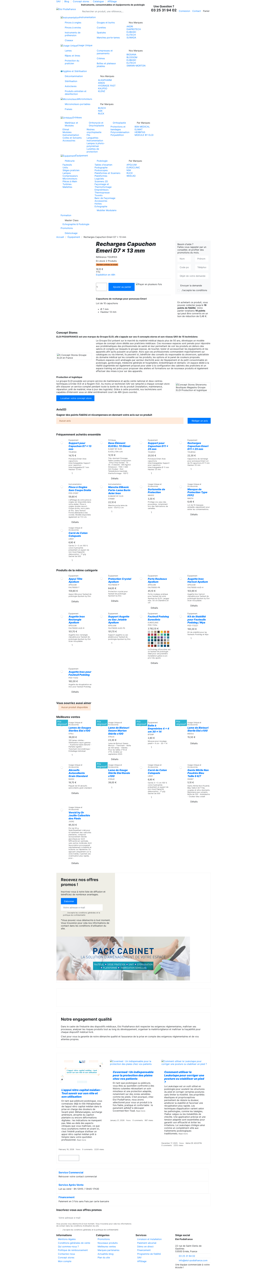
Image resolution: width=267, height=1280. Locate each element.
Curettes (101, 27)
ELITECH (131, 34)
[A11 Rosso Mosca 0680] (149, 635)
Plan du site (104, 1257)
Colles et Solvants (72, 137)
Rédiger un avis (200, 420)
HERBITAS (140, 132)
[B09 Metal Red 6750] (152, 646)
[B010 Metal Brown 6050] (155, 646)
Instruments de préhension (72, 34)
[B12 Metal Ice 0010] (155, 643)
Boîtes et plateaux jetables (106, 65)
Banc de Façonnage (105, 198)
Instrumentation (71, 135)
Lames (68, 50)
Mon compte (64, 1261)
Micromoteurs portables (77, 104)
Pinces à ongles (73, 22)
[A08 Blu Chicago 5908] (152, 640)
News (78, 1149)
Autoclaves (70, 86)
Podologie (102, 160)
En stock (100, 261)
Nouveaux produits (108, 1242)
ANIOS (101, 82)
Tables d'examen (103, 164)
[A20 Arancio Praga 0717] (168, 632)
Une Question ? (164, 8)
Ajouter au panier (122, 286)
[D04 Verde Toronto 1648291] (168, 635)
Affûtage (112, 1)
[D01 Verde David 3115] (162, 635)
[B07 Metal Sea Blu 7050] (162, 646)
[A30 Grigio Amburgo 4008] (168, 640)
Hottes (98, 203)
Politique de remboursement (73, 1250)
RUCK (101, 113)
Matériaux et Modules (71, 124)
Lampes (67, 173)
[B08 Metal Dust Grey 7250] (168, 646)
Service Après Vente (71, 1184)
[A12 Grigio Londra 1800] (149, 643)
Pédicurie (70, 160)
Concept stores (81, 1)
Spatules (101, 32)
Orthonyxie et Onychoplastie (96, 124)
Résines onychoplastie (94, 131)
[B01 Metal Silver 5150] (158, 643)
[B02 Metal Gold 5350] (165, 643)
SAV (58, 1)
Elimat (66, 129)
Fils (88, 135)
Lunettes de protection (93, 150)
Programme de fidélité (149, 1253)
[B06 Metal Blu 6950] (165, 646)
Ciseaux (69, 40)
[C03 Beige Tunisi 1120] (155, 632)
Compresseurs (70, 175)
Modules (67, 132)
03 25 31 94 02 (187, 1256)
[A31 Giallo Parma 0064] (162, 632)
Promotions (104, 1239)
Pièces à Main (70, 181)
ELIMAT (139, 129)
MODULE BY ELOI (144, 135)
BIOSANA (131, 54)
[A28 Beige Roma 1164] (152, 632)
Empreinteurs (101, 189)
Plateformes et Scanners (107, 173)
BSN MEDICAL (142, 126)
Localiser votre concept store (76, 398)
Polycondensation (120, 132)
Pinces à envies (73, 27)
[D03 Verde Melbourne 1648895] (165, 635)
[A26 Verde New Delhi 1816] (158, 635)
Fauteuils (67, 164)
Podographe (101, 167)
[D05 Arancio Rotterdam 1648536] (165, 632)
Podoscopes (101, 170)
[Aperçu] (62, 447)
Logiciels (99, 178)
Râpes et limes (72, 55)
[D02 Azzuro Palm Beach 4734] (168, 637)
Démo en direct (145, 1246)
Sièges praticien (71, 170)
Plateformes (101, 175)
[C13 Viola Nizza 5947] (158, 637)
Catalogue (98, 1)
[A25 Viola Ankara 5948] (162, 637)
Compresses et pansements (105, 52)
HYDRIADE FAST (107, 85)
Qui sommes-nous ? (68, 1246)
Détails (114, 478)
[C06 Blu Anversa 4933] (158, 640)
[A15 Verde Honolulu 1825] (152, 637)
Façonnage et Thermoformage (103, 185)
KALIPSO (102, 88)
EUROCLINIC (133, 167)
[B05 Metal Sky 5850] (158, 646)
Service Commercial (71, 1172)
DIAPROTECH (134, 29)
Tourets (98, 195)
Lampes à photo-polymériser (96, 144)
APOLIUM (132, 164)
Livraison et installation (149, 1239)
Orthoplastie (119, 122)
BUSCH (102, 108)
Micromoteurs (70, 178)
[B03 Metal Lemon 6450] (168, 643)
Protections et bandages (118, 128)
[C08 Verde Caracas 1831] (155, 637)
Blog (67, 1)
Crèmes (101, 58)
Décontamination (74, 76)
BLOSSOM (132, 57)
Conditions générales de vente (74, 1242)
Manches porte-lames (108, 37)
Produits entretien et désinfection (75, 92)
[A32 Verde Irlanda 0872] (149, 637)
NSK (100, 110)
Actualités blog (105, 1253)
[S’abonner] (129, 1218)
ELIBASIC (131, 32)
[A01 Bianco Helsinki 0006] (149, 632)
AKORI (130, 26)
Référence (101, 257)
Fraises (68, 109)
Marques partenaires (108, 1250)
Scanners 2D (101, 181)
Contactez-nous (66, 1253)
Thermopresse (102, 192)
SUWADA (131, 37)
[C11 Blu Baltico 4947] (155, 640)
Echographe (101, 206)
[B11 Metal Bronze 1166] (162, 643)
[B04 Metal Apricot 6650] (149, 646)
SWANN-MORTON (136, 65)
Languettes (92, 137)
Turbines (67, 184)
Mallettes (67, 187)
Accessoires (69, 140)
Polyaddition (117, 135)
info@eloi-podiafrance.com (193, 1260)
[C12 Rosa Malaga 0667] (152, 635)
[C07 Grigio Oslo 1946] (162, 640)
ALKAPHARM (105, 80)
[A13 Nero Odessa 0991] (152, 643)
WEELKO (131, 175)
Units (65, 167)
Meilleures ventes (107, 1246)
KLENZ (101, 91)
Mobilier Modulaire (106, 210)
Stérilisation (71, 81)
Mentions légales (67, 1239)
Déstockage (71, 233)
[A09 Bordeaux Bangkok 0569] (155, 635)
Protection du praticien (72, 62)
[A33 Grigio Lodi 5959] (165, 640)
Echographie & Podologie (76, 224)
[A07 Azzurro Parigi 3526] (165, 637)
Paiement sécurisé (146, 1242)
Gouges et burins (106, 22)
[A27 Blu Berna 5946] (149, 640)
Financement (67, 1197)
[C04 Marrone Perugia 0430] (158, 632)
